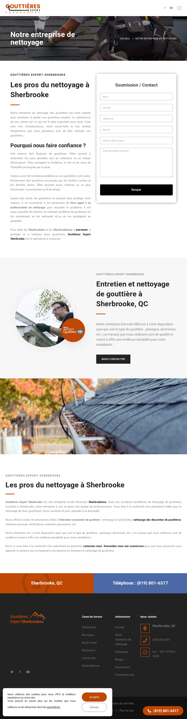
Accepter (94, 697)
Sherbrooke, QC (163, 626)
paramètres (53, 707)
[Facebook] (165, 8)
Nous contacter (113, 359)
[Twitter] (12, 671)
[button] (163, 710)
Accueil (125, 38)
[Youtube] (171, 8)
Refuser (94, 707)
